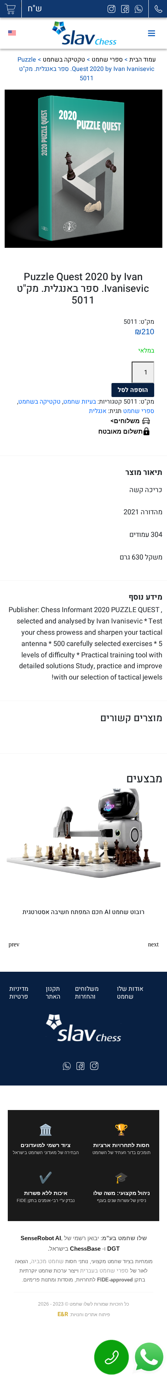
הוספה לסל (133, 390)
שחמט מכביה (47, 1261)
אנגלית (97, 411)
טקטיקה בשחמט (64, 59)
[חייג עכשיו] (112, 1357)
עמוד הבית (142, 59)
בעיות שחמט (79, 401)
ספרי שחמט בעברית (104, 1270)
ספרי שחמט (107, 59)
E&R (62, 1314)
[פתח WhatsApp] (148, 1357)
